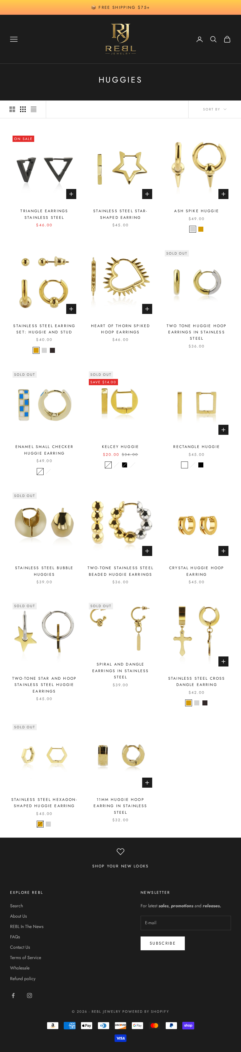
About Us (18, 916)
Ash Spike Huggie (196, 211)
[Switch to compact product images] (33, 109)
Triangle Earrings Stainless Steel (44, 214)
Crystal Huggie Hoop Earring (196, 571)
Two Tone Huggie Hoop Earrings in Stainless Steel (197, 332)
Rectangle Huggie (196, 447)
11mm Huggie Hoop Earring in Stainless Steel (120, 806)
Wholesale (19, 968)
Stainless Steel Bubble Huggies (44, 571)
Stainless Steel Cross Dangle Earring (196, 682)
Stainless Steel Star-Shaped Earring (120, 214)
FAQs (15, 937)
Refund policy (22, 978)
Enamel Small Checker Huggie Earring (44, 450)
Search (16, 906)
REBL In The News (27, 926)
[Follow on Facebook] (13, 995)
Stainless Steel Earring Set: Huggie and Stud (44, 329)
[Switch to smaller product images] (23, 109)
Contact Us (20, 947)
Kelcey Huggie (120, 447)
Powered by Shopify (145, 1011)
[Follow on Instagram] (29, 995)
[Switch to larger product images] (12, 109)
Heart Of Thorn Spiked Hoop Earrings (120, 329)
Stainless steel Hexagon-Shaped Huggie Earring (44, 803)
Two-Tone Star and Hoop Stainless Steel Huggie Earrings (44, 685)
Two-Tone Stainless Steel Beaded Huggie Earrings (120, 571)
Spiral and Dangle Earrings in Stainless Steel (120, 670)
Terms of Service (25, 957)
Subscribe (163, 943)
